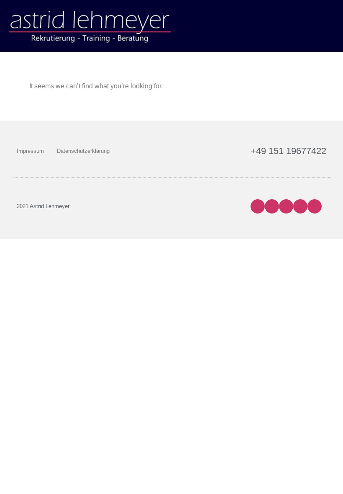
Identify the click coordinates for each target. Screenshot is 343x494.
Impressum (30, 151)
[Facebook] (258, 206)
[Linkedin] (300, 206)
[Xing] (286, 206)
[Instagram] (272, 206)
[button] (329, 26)
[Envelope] (314, 206)
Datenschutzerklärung (83, 151)
